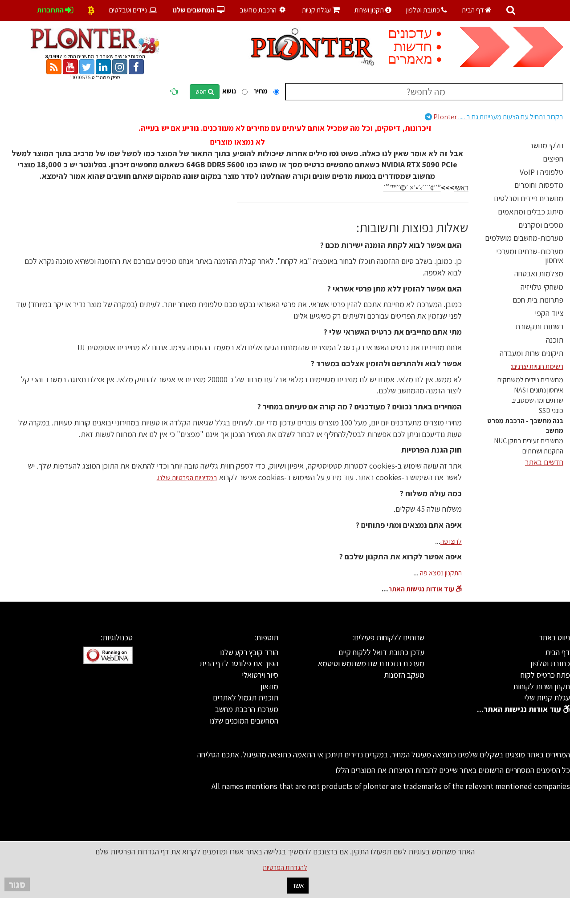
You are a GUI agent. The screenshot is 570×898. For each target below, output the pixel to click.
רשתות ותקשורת (539, 326)
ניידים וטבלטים (128, 10)
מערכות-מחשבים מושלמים (524, 238)
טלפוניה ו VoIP (541, 172)
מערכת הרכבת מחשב (246, 709)
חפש (201, 92)
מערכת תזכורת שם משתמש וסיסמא (371, 663)
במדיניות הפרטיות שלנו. (187, 477)
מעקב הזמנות (404, 675)
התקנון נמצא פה (440, 573)
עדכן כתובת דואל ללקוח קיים (381, 652)
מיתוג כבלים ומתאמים (530, 211)
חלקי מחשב (546, 145)
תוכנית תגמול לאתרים (245, 697)
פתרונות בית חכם (538, 300)
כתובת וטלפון (423, 10)
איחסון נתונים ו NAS (538, 390)
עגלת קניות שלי (547, 697)
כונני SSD (551, 410)
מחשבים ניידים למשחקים (530, 379)
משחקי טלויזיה (542, 287)
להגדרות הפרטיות (285, 867)
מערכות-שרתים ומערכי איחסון (529, 255)
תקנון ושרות (369, 10)
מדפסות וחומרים (538, 185)
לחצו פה (451, 541)
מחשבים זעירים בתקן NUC (528, 440)
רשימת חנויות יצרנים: (537, 366)
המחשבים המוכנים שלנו (244, 721)
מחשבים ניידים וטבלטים (528, 198)
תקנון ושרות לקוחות (541, 686)
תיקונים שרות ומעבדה (531, 353)
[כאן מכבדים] (91, 10)
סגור (17, 884)
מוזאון (269, 686)
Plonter (497, 116)
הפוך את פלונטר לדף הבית (239, 663)
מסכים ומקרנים (540, 225)
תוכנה (554, 340)
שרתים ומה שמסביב (537, 400)
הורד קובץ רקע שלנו (249, 652)
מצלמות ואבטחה (538, 273)
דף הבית (473, 10)
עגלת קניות (321, 10)
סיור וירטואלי (260, 675)
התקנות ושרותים (542, 451)
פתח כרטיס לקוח (545, 675)
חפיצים (553, 159)
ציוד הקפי (549, 313)
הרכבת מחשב (259, 10)
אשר (298, 885)
